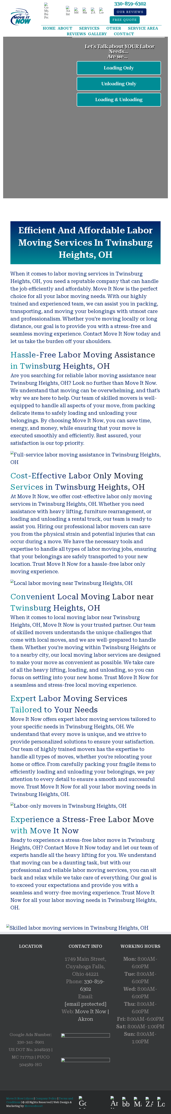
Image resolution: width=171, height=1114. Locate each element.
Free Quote (125, 20)
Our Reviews (130, 12)
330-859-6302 (130, 4)
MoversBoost (34, 1106)
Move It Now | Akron (19, 1098)
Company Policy (46, 1098)
